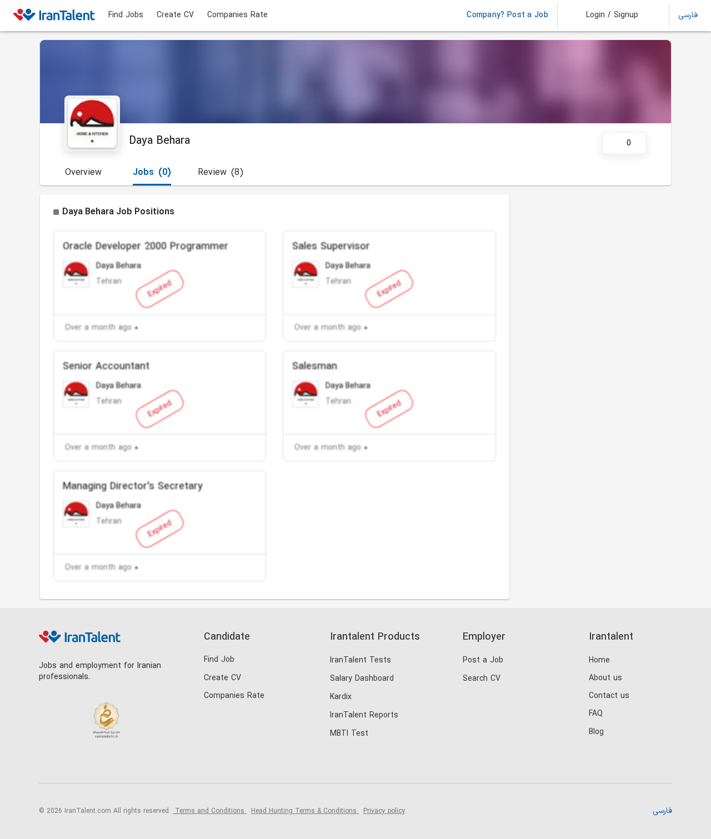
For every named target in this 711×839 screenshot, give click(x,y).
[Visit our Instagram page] (73, 764)
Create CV (175, 15)
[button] (605, 15)
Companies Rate (237, 15)
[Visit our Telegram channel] (118, 764)
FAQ (596, 714)
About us (605, 678)
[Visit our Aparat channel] (141, 764)
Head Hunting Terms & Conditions (305, 811)
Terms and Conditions (210, 811)
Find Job (219, 660)
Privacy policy (384, 811)
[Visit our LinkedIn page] (50, 764)
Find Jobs (125, 15)
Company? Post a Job (507, 15)
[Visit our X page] (95, 764)
